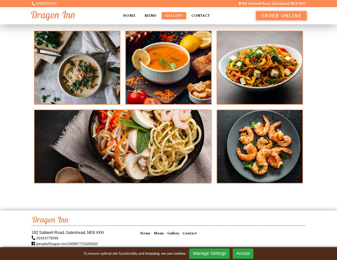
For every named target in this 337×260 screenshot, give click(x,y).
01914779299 (46, 4)
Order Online (281, 15)
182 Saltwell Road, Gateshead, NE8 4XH (273, 3)
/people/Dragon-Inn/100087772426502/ (66, 244)
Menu (150, 16)
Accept (243, 253)
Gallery (174, 16)
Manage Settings (209, 253)
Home (129, 16)
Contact (200, 16)
